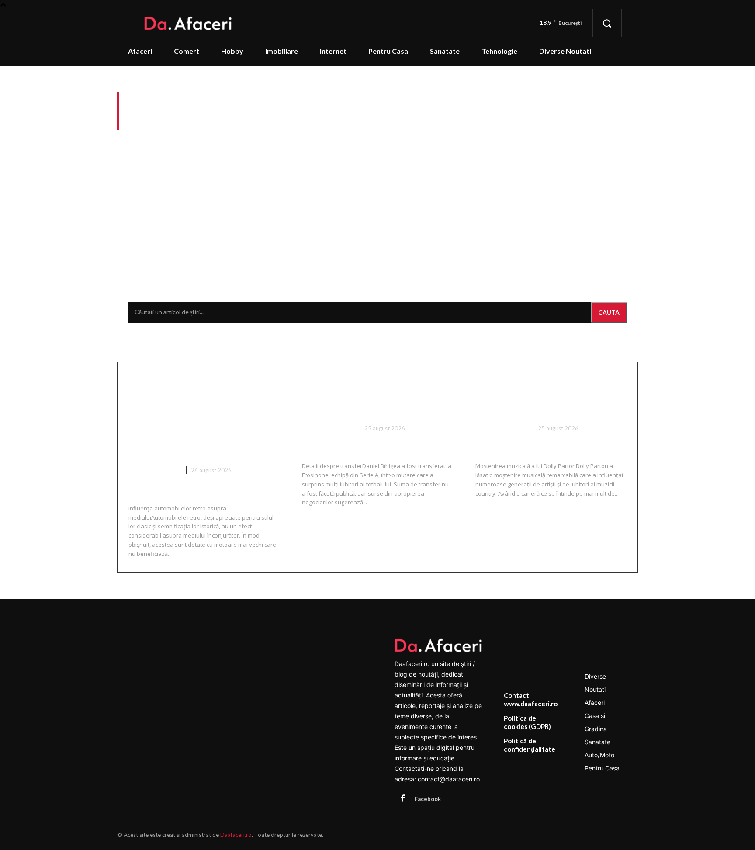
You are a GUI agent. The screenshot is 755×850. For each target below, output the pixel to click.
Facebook (428, 798)
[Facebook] (402, 799)
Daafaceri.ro (236, 834)
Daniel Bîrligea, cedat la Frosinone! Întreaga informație (367, 394)
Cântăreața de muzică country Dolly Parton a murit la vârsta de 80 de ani (549, 394)
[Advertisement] (377, 197)
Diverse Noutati (154, 470)
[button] (607, 23)
